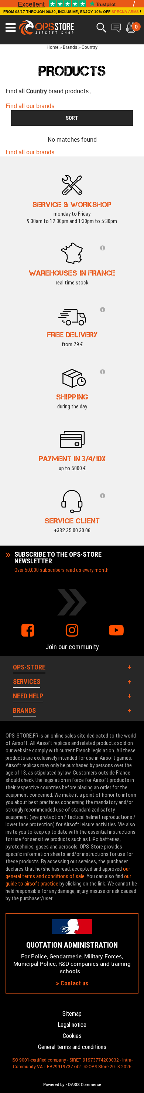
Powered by (54, 1084)
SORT (72, 118)
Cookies (72, 1035)
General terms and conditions (72, 1046)
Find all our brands (30, 106)
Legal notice (72, 1024)
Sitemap (72, 1013)
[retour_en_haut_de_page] (134, 648)
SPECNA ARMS (125, 12)
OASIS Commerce (84, 1084)
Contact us (73, 983)
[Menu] (11, 28)
